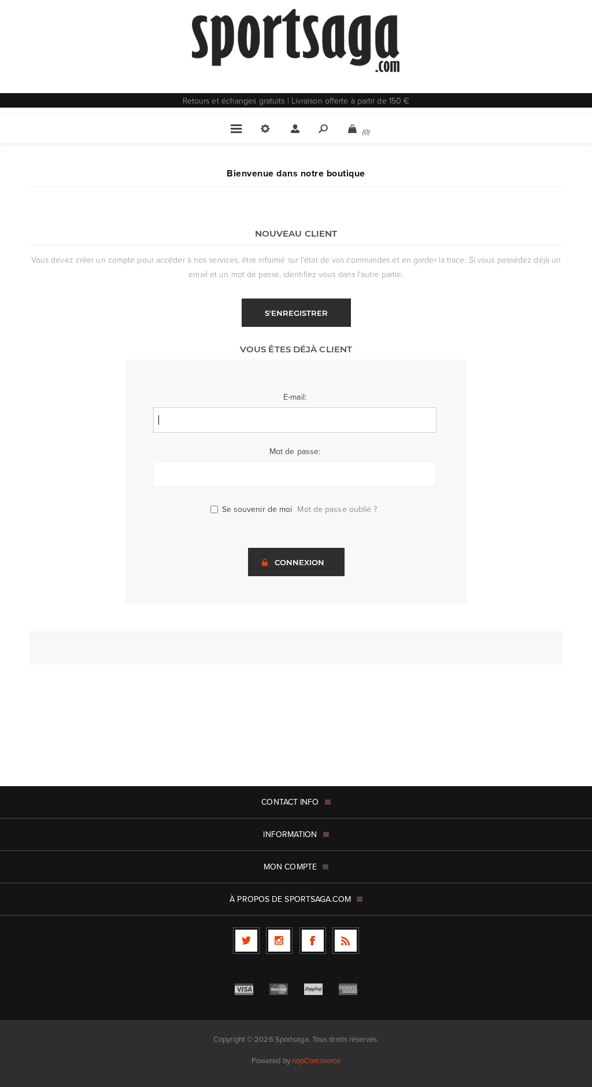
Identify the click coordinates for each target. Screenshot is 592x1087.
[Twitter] (246, 941)
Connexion (299, 562)
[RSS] (346, 941)
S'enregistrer (296, 313)
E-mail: (294, 397)
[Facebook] (313, 941)
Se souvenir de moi (257, 509)
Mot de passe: (294, 451)
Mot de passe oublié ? (337, 509)
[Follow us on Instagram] (279, 941)
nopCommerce (316, 1060)
